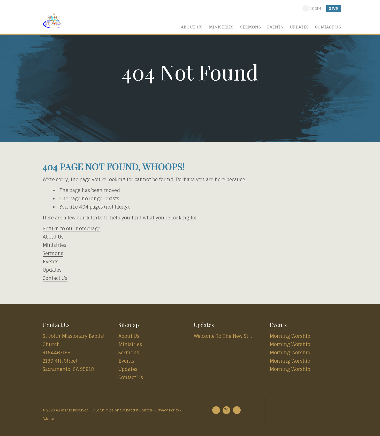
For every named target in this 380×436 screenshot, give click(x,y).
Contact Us (55, 278)
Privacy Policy (167, 410)
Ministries (54, 245)
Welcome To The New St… (223, 336)
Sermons (53, 253)
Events (50, 261)
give (334, 8)
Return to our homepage (71, 228)
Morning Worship (290, 336)
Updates (52, 270)
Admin (48, 418)
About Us (53, 237)
